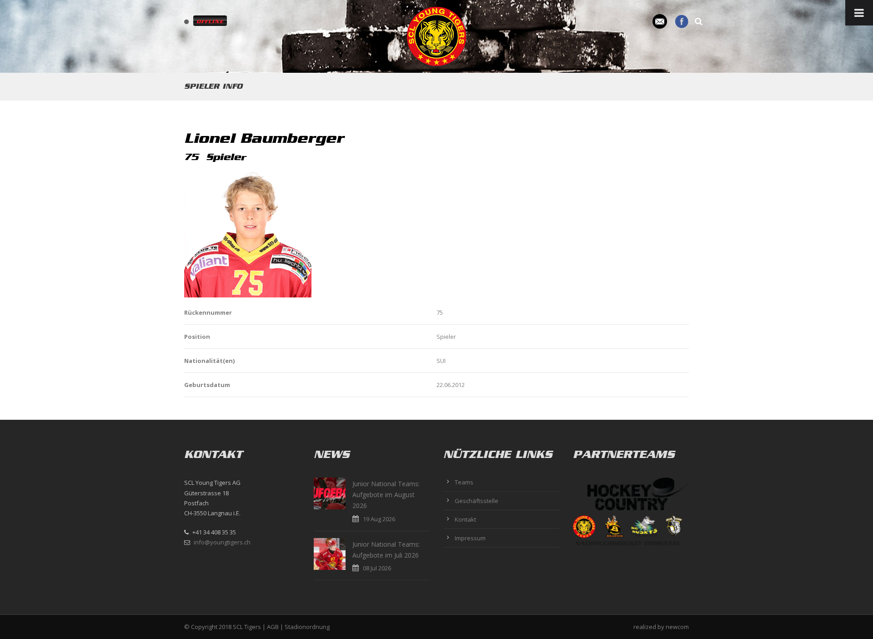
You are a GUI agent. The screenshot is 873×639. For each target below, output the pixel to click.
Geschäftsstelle (476, 501)
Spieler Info (213, 86)
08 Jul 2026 (377, 568)
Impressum (470, 538)
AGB (273, 627)
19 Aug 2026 (379, 519)
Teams (464, 482)
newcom (677, 627)
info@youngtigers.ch (222, 542)
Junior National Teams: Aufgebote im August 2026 (386, 494)
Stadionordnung (307, 627)
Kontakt (465, 519)
